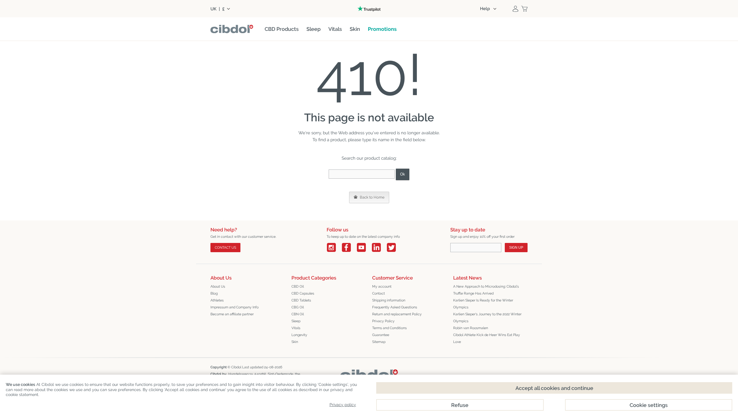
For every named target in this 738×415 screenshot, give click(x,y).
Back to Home (372, 197)
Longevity (299, 335)
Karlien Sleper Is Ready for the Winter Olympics (483, 303)
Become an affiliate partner (232, 314)
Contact (378, 293)
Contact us (225, 248)
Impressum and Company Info (234, 307)
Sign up (516, 248)
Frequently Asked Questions (394, 307)
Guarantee (380, 335)
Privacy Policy (383, 321)
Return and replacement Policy (397, 314)
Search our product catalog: (369, 158)
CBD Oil (297, 286)
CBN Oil (297, 314)
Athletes (217, 300)
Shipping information (388, 300)
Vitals (295, 328)
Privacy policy (343, 404)
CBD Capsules (302, 293)
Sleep (295, 321)
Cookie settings (649, 405)
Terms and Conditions (389, 328)
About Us (217, 286)
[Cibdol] (369, 374)
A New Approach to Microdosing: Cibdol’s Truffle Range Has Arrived (486, 289)
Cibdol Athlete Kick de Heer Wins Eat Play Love (486, 338)
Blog (214, 293)
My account (381, 286)
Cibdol (236, 367)
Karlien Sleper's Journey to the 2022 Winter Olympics (487, 317)
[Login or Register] (515, 8)
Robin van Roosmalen (470, 328)
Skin (294, 342)
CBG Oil (297, 307)
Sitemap (378, 342)
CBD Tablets (301, 300)
